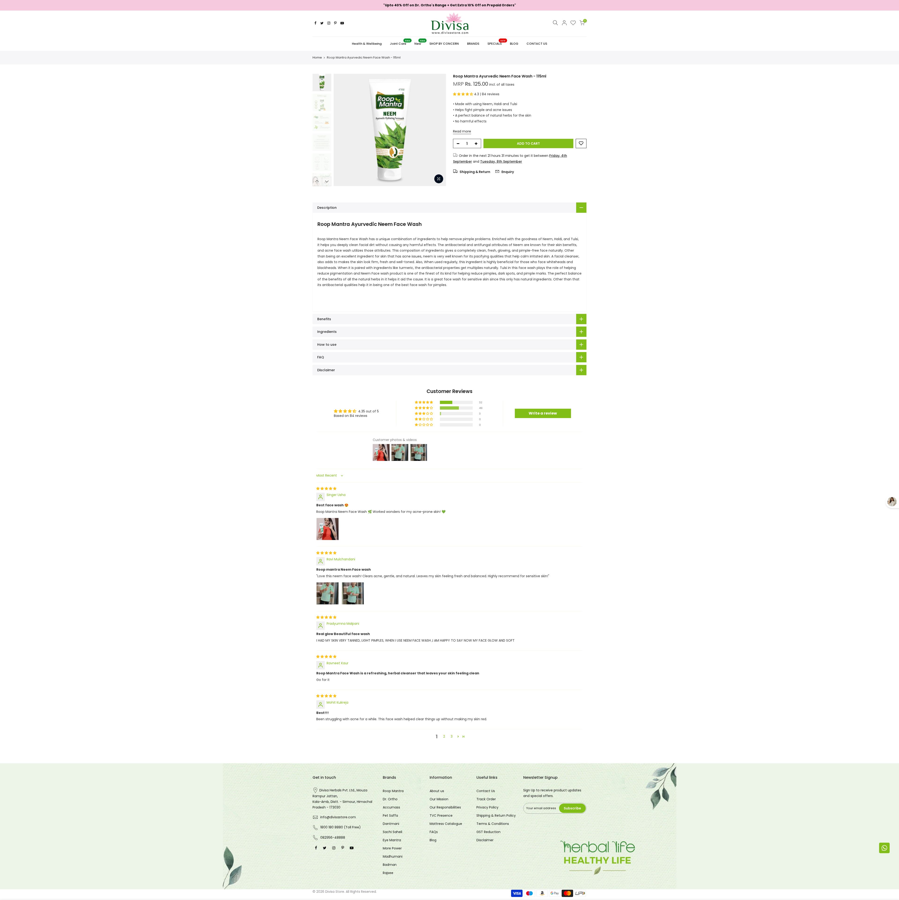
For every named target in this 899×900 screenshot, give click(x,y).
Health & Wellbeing (367, 43)
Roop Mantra (393, 791)
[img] (326, 488)
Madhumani (392, 856)
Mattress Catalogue (446, 823)
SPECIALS (496, 42)
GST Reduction (488, 832)
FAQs (434, 832)
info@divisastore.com (338, 817)
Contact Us (485, 791)
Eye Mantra (392, 840)
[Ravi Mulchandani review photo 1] (327, 593)
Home (317, 57)
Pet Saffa (390, 815)
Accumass (391, 807)
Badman (390, 864)
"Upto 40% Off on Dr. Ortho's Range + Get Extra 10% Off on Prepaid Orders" (449, 5)
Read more (462, 131)
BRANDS (473, 43)
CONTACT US (537, 43)
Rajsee (388, 873)
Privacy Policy (487, 807)
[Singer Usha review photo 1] (327, 529)
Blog (433, 840)
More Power (392, 848)
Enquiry (507, 171)
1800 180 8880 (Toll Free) (340, 827)
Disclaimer (485, 840)
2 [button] (444, 736)
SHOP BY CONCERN (444, 43)
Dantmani (391, 823)
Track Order (486, 799)
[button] (463, 94)
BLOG (514, 43)
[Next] (438, 130)
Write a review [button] (543, 413)
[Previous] (342, 130)
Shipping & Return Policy (496, 815)
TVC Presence (441, 815)
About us (437, 791)
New (419, 42)
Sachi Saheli (392, 832)
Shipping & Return (474, 171)
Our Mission (439, 799)
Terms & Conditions (492, 823)
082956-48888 (332, 837)
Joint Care (400, 42)
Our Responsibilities (445, 807)
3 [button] (452, 736)
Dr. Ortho (390, 799)
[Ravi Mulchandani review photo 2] (353, 593)
